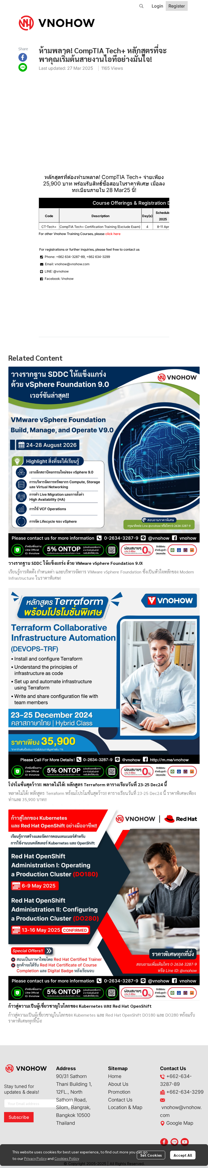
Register (176, 6)
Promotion (119, 1092)
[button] (141, 5)
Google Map (179, 1123)
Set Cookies (151, 1155)
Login (157, 6)
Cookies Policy (66, 1158)
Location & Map (125, 1107)
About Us (118, 1084)
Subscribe (19, 1117)
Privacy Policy (35, 1158)
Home (114, 1076)
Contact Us (120, 1100)
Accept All (183, 1155)
